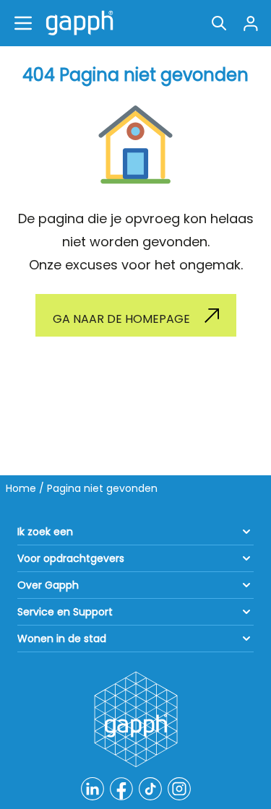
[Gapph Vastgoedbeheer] (76, 23)
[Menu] (23, 23)
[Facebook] (121, 788)
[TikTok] (150, 788)
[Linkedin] (92, 788)
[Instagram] (179, 788)
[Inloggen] (250, 23)
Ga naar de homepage (121, 319)
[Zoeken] (219, 23)
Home (21, 488)
